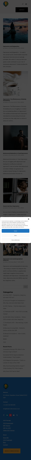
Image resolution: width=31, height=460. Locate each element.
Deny (15, 235)
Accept (15, 231)
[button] (28, 219)
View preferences (15, 240)
